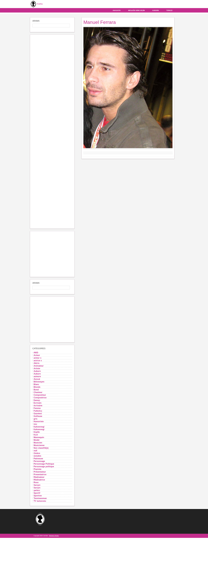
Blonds (37, 387)
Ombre (37, 453)
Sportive (38, 495)
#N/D (36, 352)
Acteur (37, 355)
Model (36, 440)
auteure (37, 376)
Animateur (39, 366)
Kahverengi (39, 427)
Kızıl (36, 434)
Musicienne (39, 445)
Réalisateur (39, 477)
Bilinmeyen (39, 381)
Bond (36, 389)
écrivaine (38, 405)
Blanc (36, 384)
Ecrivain (37, 403)
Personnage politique (44, 466)
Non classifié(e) (41, 448)
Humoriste (39, 421)
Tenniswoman (40, 498)
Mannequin (39, 437)
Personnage (39, 461)
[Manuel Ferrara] (126, 88)
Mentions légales (54, 535)
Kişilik (37, 432)
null (35, 450)
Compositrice (40, 397)
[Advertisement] (52, 131)
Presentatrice (40, 474)
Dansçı (37, 400)
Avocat (37, 379)
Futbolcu (38, 411)
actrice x (38, 360)
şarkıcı (37, 490)
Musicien (38, 442)
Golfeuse (38, 416)
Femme (37, 408)
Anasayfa (117, 10)
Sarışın (37, 485)
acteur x (37, 358)
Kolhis (40, 4)
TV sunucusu (40, 501)
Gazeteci (38, 413)
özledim (37, 456)
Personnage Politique (44, 464)
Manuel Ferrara (99, 22)
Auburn (155, 10)
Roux (36, 482)
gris (35, 419)
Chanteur (38, 392)
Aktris (36, 363)
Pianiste (37, 469)
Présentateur (40, 472)
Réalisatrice (39, 479)
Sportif (37, 493)
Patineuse (38, 458)
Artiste (37, 368)
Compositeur (40, 395)
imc (35, 424)
